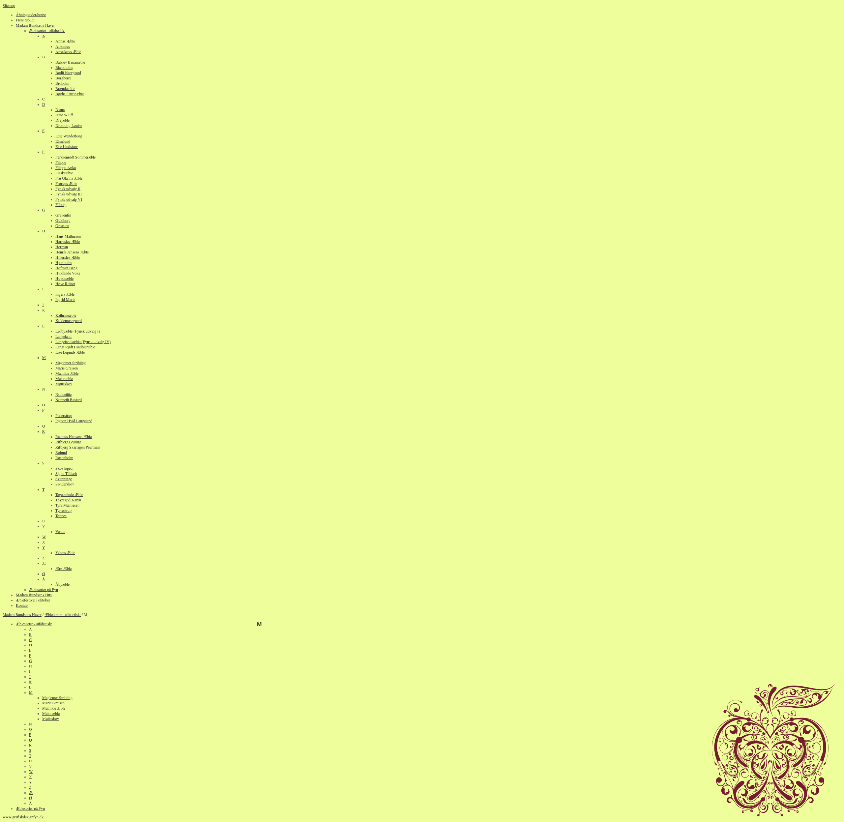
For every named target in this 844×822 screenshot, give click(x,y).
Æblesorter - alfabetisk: (63, 614)
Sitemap (9, 5)
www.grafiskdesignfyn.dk (23, 816)
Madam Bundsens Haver (22, 614)
